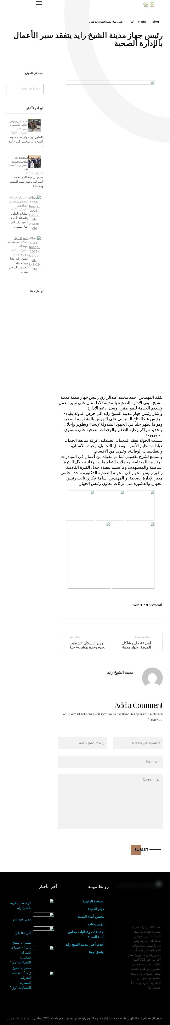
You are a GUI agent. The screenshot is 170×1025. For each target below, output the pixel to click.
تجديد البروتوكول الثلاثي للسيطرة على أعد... (18, 124)
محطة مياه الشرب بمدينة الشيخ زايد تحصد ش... (18, 162)
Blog (155, 21)
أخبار (131, 21)
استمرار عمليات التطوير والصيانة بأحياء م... (18, 201)
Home (142, 21)
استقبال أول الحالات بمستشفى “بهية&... (17, 241)
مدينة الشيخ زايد (120, 672)
